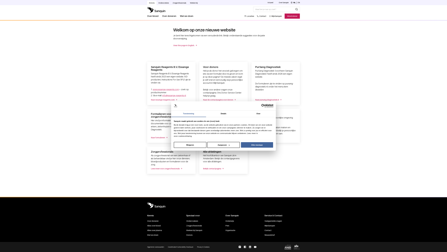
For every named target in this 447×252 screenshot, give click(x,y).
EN (299, 3)
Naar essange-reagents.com (163, 100)
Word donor (292, 16)
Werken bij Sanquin (194, 230)
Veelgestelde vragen (273, 221)
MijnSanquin (276, 16)
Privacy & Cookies (203, 247)
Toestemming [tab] (188, 113)
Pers (227, 225)
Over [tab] (258, 113)
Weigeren (190, 145)
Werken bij (194, 3)
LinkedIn (250, 247)
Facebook (245, 247)
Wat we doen (186, 16)
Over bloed (152, 16)
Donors (152, 3)
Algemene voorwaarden (155, 247)
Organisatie (230, 230)
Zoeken (296, 9)
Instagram (239, 247)
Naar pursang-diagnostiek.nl (267, 100)
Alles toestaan (257, 145)
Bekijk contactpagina (212, 168)
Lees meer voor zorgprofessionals (165, 168)
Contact (262, 16)
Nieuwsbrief (269, 235)
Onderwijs (229, 221)
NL (294, 3)
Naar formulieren (158, 137)
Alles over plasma (154, 230)
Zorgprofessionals (179, 3)
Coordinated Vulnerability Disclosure (180, 247)
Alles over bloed (154, 225)
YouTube (255, 247)
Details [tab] (223, 113)
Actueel (270, 3)
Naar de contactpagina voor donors (218, 100)
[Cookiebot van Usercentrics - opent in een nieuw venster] (263, 106)
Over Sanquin (284, 3)
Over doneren (169, 16)
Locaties (250, 16)
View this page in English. (184, 45)
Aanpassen (222, 145)
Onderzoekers (163, 3)
